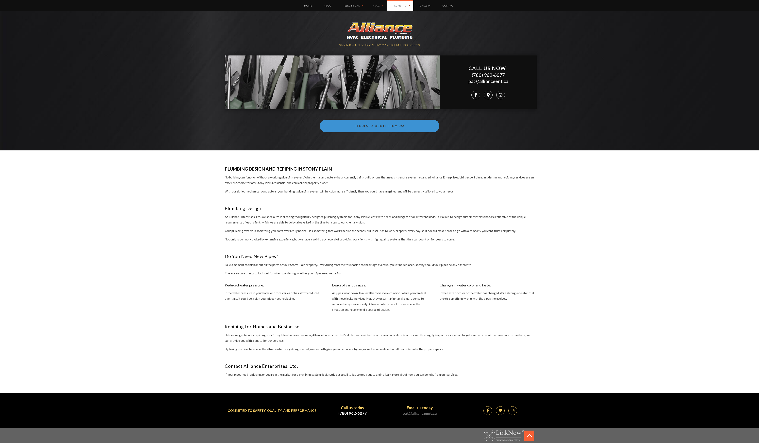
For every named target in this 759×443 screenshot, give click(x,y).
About (328, 5)
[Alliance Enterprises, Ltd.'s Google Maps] (488, 95)
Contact (448, 5)
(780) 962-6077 (488, 75)
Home (308, 5)
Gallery (424, 5)
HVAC (376, 5)
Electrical (352, 5)
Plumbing (399, 5)
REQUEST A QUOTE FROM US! (379, 126)
